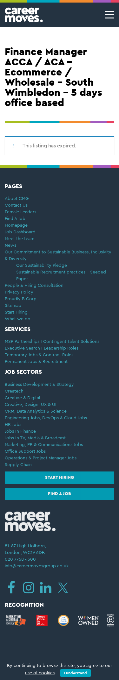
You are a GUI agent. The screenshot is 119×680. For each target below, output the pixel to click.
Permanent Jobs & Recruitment (36, 361)
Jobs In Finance (20, 431)
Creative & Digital (22, 398)
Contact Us (16, 205)
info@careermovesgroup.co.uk (37, 566)
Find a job (59, 494)
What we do (17, 319)
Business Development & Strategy (39, 384)
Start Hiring (16, 312)
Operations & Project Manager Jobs (40, 458)
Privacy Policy (19, 292)
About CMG (17, 198)
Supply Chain (18, 465)
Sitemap (13, 305)
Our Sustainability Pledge (41, 265)
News (10, 245)
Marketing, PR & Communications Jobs (44, 445)
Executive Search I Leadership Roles (41, 348)
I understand (75, 673)
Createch (14, 391)
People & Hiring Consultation (34, 285)
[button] (107, 14)
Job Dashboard (20, 232)
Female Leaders (20, 212)
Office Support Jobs (25, 451)
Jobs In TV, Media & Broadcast (35, 438)
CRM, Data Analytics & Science (36, 411)
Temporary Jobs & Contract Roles (39, 355)
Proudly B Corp (21, 299)
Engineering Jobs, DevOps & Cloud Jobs (46, 418)
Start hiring (59, 477)
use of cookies (40, 673)
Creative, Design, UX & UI (30, 404)
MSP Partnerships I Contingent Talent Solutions (52, 341)
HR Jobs (13, 424)
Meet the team (19, 239)
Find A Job (15, 218)
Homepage (16, 225)
